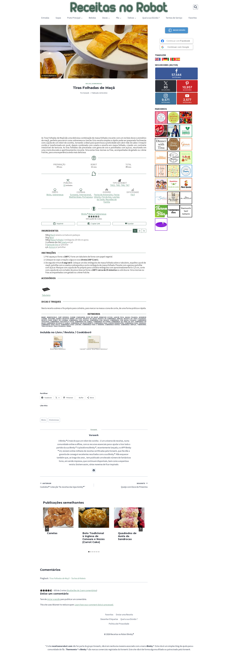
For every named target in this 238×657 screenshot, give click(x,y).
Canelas (52, 533)
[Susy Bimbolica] (173, 198)
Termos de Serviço (174, 17)
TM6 (123, 185)
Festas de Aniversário (103, 194)
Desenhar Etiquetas (109, 619)
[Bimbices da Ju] (186, 117)
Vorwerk (86, 93)
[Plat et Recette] (186, 184)
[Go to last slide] (47, 528)
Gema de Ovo (52, 244)
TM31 (112, 185)
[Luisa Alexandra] (173, 157)
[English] (157, 59)
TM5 (118, 185)
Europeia (74, 194)
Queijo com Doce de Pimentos (134, 485)
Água (51, 237)
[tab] (88, 551)
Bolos (88, 83)
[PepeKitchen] (173, 184)
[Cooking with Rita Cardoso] (173, 131)
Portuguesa (87, 197)
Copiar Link (95, 223)
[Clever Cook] (161, 131)
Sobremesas (97, 83)
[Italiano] (170, 59)
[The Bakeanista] (186, 198)
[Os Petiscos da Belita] (161, 184)
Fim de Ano (106, 197)
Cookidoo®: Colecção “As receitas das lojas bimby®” (62, 485)
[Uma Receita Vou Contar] (161, 224)
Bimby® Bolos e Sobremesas (93, 214)
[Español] (178, 59)
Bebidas (92, 17)
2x (139, 230)
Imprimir (59, 223)
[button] (89, 216)
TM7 (127, 185)
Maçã (52, 235)
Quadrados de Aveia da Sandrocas (127, 536)
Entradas (45, 17)
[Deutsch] (165, 59)
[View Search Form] (195, 7)
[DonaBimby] (173, 144)
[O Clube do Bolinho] (173, 171)
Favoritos (193, 17)
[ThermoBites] (161, 211)
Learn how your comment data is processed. (94, 604)
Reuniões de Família (110, 200)
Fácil (133, 194)
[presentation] (58, 517)
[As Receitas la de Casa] (173, 117)
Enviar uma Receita (124, 614)
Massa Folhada (56, 239)
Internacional (85, 194)
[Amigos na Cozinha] (161, 117)
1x (135, 230)
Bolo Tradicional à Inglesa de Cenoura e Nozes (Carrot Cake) (93, 538)
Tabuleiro (46, 295)
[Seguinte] (141, 528)
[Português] (174, 59)
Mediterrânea (75, 197)
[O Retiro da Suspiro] (186, 171)
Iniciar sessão (179, 30)
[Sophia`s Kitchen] (161, 198)
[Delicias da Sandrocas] (186, 131)
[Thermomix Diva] (173, 211)
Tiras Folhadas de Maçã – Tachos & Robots (67, 578)
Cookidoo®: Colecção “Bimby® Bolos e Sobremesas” (94, 349)
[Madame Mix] (186, 157)
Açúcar (52, 247)
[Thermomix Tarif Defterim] (186, 211)
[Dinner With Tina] (161, 144)
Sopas (58, 17)
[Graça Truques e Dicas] (186, 144)
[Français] (161, 59)
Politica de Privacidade (119, 623)
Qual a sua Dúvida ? (151, 17)
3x (144, 230)
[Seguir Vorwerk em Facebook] (94, 470)
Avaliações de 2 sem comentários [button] (81, 590)
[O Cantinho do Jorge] (161, 171)
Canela (64, 242)
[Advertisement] (94, 115)
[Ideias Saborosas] (161, 157)
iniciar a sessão (53, 599)
